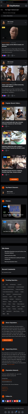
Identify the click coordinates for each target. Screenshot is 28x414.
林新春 (4, 313)
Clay (3, 294)
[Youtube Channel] (15, 401)
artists (7, 284)
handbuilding (5, 299)
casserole (19, 284)
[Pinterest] (10, 401)
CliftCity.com (4, 390)
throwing (14, 308)
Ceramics (16, 291)
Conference (8, 294)
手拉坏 (22, 311)
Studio (18, 306)
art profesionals (13, 284)
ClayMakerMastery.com (7, 380)
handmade (12, 299)
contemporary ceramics (17, 294)
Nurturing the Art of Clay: (10, 255)
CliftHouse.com (5, 388)
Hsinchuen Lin (18, 299)
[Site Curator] (3, 22)
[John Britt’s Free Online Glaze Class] (14, 226)
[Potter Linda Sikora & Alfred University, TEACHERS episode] (14, 73)
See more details (10, 364)
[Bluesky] (19, 401)
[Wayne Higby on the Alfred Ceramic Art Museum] (14, 32)
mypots (10, 301)
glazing (19, 296)
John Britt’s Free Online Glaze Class (11, 231)
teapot (9, 308)
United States (20, 308)
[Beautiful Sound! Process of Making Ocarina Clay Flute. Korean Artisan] (14, 162)
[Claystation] (13, 5)
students (13, 306)
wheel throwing (16, 311)
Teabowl (23, 306)
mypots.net (15, 301)
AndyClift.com (5, 387)
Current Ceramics (6, 42)
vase (3, 311)
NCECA (20, 301)
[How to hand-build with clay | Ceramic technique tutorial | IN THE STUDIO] (14, 113)
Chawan (21, 291)
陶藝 (8, 313)
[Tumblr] (12, 401)
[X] (5, 401)
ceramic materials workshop (8, 291)
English (10, 296)
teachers (4, 308)
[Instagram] (8, 401)
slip (3, 306)
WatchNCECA (9, 311)
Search (24, 240)
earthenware (5, 296)
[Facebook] (3, 401)
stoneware (8, 306)
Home (2, 9)
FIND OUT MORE (7, 340)
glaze (15, 296)
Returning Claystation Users (11, 261)
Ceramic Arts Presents (20, 289)
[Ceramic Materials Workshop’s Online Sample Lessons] (14, 211)
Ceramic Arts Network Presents (8, 289)
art (3, 284)
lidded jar (4, 301)
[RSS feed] (17, 401)
